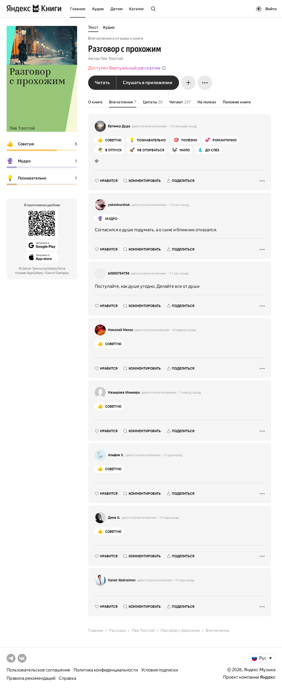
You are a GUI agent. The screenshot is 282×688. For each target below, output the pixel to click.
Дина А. (114, 518)
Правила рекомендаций (31, 678)
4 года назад (184, 580)
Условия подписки (159, 670)
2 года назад (173, 455)
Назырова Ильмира (124, 392)
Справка (67, 678)
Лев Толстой (111, 58)
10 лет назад (179, 205)
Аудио (98, 9)
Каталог (136, 9)
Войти (270, 9)
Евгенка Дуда (119, 126)
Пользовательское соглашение (38, 670)
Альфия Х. (116, 455)
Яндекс (267, 677)
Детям (116, 9)
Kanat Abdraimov (121, 580)
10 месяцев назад (183, 126)
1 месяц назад (190, 392)
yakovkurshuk (119, 205)
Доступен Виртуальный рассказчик (124, 68)
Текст (93, 27)
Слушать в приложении (147, 82)
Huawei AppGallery (29, 273)
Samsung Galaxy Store (48, 268)
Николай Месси (120, 330)
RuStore (25, 268)
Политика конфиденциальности (106, 670)
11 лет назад (178, 273)
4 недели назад (184, 330)
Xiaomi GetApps (57, 273)
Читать (102, 82)
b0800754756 (118, 273)
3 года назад (169, 518)
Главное (77, 9)
